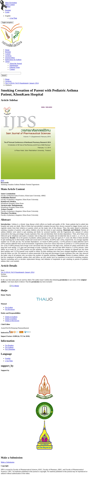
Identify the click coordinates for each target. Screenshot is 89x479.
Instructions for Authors (13, 60)
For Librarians (10, 349)
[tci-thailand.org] (11, 332)
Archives (8, 56)
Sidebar (7, 6)
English (7, 358)
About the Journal (16, 63)
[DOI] (21, 332)
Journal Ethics (10, 58)
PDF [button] (2, 181)
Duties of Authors (11, 317)
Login (7, 12)
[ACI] (16, 332)
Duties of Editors (11, 319)
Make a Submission (7, 462)
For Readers (9, 345)
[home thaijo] (44, 300)
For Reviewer (10, 309)
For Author (9, 307)
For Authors (9, 347)
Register (8, 10)
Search (4, 75)
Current (7, 54)
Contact (12, 69)
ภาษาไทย (13, 18)
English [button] (7, 16)
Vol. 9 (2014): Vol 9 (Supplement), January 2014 (22, 83)
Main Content (10, 5)
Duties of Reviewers (12, 321)
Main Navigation (11, 3)
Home (7, 50)
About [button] (7, 61)
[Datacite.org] (27, 332)
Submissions (14, 65)
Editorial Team (15, 67)
